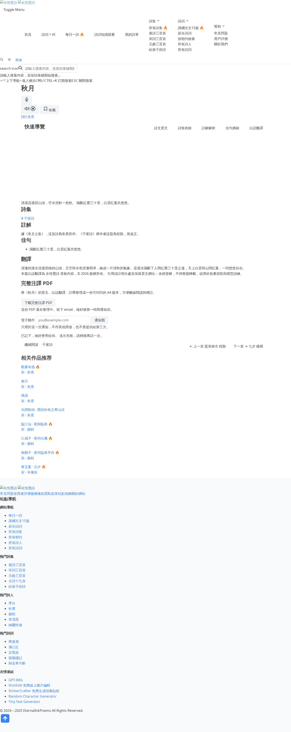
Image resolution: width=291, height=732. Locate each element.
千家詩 (47, 344)
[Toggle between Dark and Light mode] (9, 60)
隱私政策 (51, 493)
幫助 (218, 26)
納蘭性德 (15, 625)
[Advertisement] (145, 168)
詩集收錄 (185, 128)
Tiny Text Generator (24, 701)
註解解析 (208, 128)
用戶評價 (221, 38)
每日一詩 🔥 (74, 34)
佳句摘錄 (232, 128)
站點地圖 (65, 493)
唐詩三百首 (157, 33)
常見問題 (221, 33)
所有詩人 (185, 44)
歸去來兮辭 (17, 663)
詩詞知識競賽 (104, 34)
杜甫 (12, 608)
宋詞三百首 (157, 38)
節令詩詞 (185, 33)
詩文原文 (161, 128)
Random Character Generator (33, 696)
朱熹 (30, 116)
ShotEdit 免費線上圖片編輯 (29, 685)
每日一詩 (15, 515)
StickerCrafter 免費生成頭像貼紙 (34, 690)
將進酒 (14, 641)
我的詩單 (132, 34)
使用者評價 (22, 493)
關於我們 (221, 44)
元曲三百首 (157, 44)
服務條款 (37, 493)
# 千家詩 (27, 218)
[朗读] (30, 109)
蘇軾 (12, 614)
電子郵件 (28, 320)
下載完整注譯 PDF (38, 302)
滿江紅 (14, 647)
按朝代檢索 (186, 38)
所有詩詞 (185, 49)
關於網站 (78, 493)
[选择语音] (26, 100)
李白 (12, 603)
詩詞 (182, 21)
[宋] (24, 116)
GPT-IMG (16, 680)
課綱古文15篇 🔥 (191, 28)
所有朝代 (15, 537)
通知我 (100, 320)
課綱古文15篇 (19, 520)
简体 (18, 60)
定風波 (14, 652)
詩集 (153, 21)
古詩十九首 (17, 581)
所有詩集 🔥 (158, 28)
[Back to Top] (5, 722)
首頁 (27, 34)
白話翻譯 (256, 128)
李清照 (14, 619)
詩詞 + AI (48, 34)
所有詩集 (15, 531)
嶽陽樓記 (15, 657)
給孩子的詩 (157, 49)
